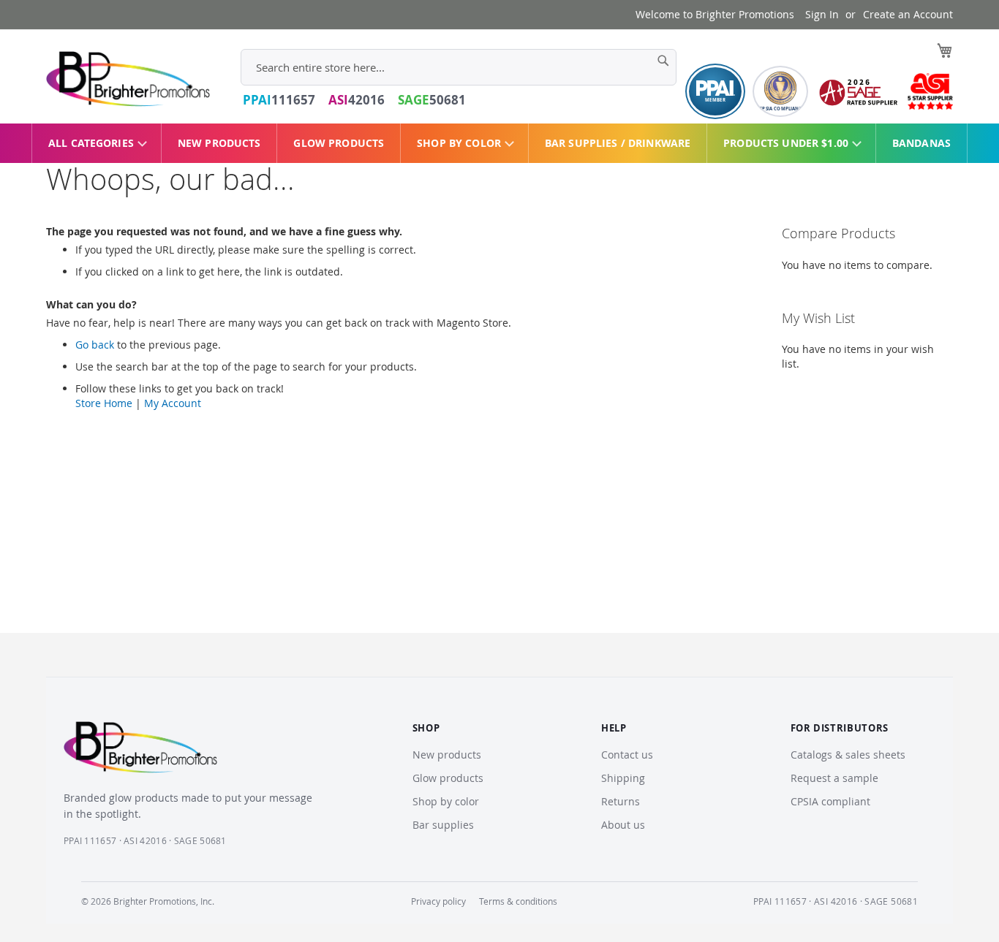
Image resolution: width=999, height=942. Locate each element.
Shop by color (445, 801)
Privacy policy (438, 901)
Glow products (447, 778)
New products (446, 754)
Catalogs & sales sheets (848, 754)
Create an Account (908, 14)
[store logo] (128, 79)
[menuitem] (96, 143)
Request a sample (834, 778)
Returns (620, 801)
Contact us (627, 754)
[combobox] (458, 67)
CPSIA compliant (830, 801)
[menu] (499, 143)
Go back (94, 345)
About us (623, 825)
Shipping (623, 778)
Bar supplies (443, 825)
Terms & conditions (518, 901)
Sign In (822, 14)
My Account (172, 403)
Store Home (103, 403)
